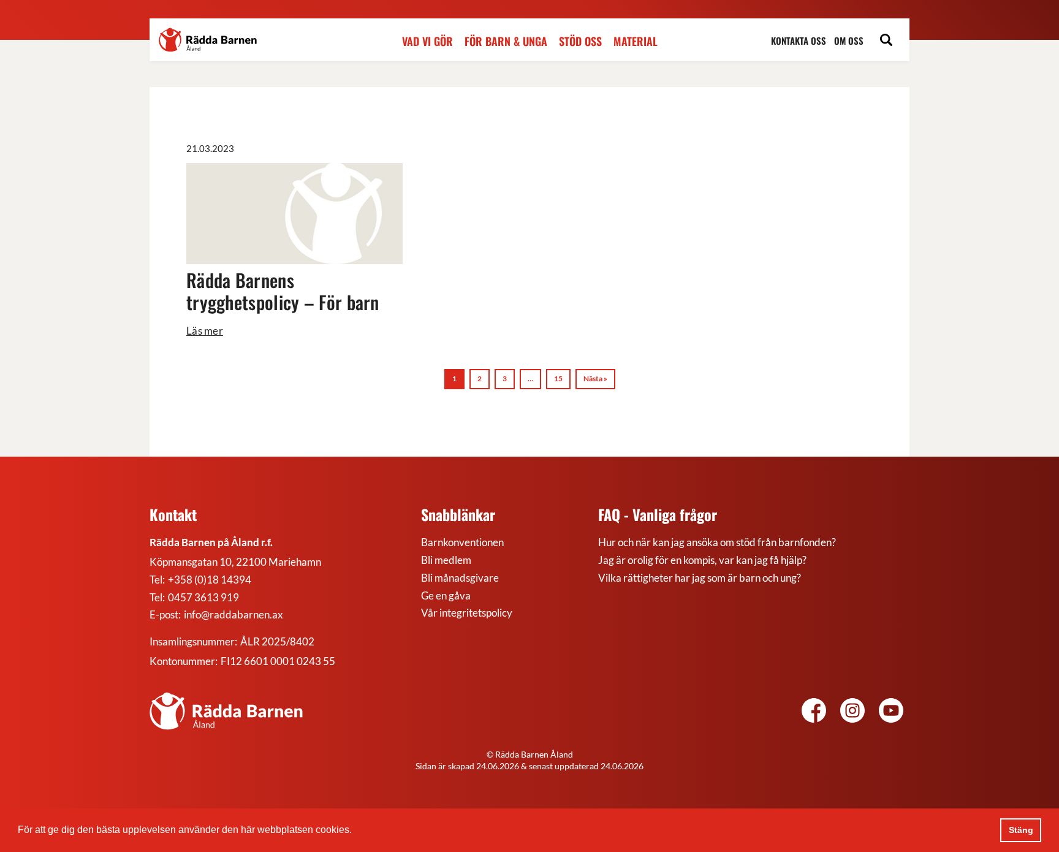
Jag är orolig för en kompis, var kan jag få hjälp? (702, 559)
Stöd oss (580, 41)
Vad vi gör (427, 41)
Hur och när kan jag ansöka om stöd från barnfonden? (717, 542)
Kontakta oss (798, 40)
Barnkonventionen (462, 542)
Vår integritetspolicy (466, 612)
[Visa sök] (886, 41)
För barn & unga (506, 41)
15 (558, 378)
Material (635, 41)
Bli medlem (446, 559)
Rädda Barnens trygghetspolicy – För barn (282, 291)
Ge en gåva (446, 595)
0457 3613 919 (203, 597)
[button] (356, 831)
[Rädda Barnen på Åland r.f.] (226, 711)
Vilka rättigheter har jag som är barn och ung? (699, 577)
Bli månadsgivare (460, 577)
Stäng (1021, 830)
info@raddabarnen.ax (233, 614)
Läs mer (204, 330)
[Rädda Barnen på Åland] (852, 712)
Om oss (849, 40)
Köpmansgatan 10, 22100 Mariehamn (235, 561)
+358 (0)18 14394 (209, 579)
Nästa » (595, 378)
